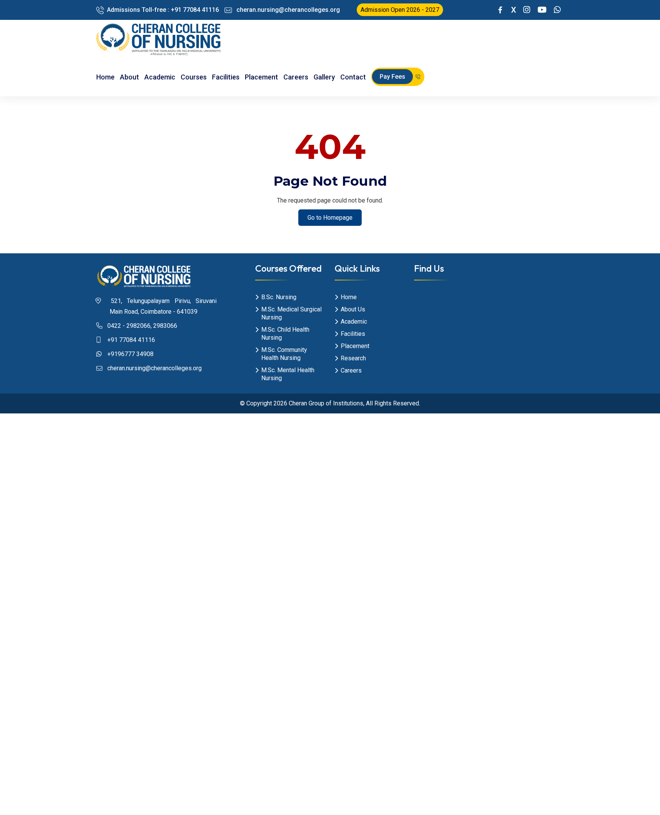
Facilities (225, 77)
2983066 (165, 325)
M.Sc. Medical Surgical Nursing (291, 313)
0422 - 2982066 (128, 325)
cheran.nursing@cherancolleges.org (287, 9)
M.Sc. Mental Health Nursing (287, 374)
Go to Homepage (330, 217)
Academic (159, 77)
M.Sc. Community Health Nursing (284, 353)
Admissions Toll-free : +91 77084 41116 (163, 9)
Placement (261, 77)
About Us (353, 309)
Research (353, 358)
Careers (295, 77)
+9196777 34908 (130, 354)
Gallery (324, 77)
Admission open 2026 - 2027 (400, 9)
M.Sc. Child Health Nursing (285, 333)
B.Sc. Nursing (278, 297)
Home (105, 77)
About (129, 77)
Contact (353, 77)
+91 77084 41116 (131, 339)
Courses (194, 77)
